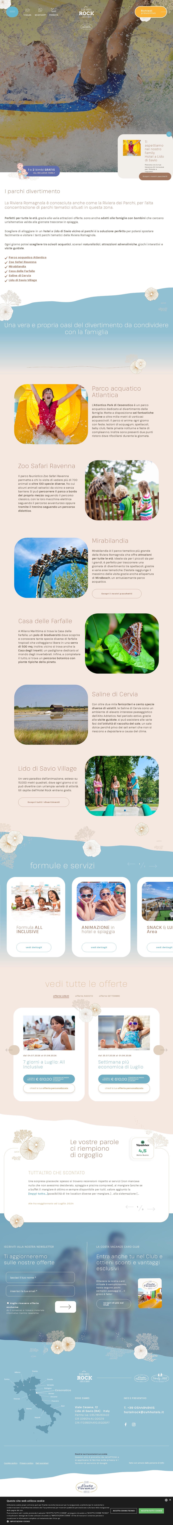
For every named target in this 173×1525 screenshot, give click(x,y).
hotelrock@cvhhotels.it (144, 1412)
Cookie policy (10, 1463)
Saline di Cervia (20, 275)
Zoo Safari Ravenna (22, 262)
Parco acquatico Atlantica (27, 257)
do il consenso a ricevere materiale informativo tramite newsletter (25, 1311)
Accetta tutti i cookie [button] (151, 1511)
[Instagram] (134, 1425)
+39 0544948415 (141, 1407)
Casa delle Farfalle (22, 271)
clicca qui (56, 1518)
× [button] (170, 1500)
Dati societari (42, 1463)
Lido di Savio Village (23, 280)
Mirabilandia (17, 266)
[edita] (161, 1463)
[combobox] (166, 1500)
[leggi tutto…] (38, 1193)
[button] (58, 1521)
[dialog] (86, 1511)
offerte (61, 996)
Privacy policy (26, 1463)
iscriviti (65, 1307)
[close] (169, 134)
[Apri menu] (12, 11)
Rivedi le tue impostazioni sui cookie (91, 1454)
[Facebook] (125, 1425)
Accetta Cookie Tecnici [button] (124, 1511)
